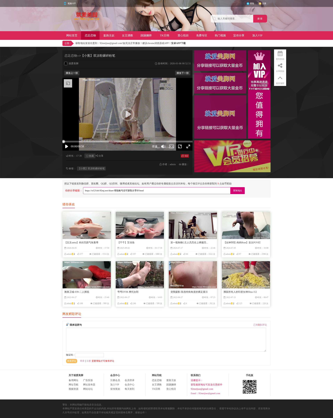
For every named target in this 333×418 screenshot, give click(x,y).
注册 (264, 3)
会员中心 (129, 384)
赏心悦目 (183, 35)
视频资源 (73, 389)
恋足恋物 (90, 35)
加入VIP (257, 35)
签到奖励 (280, 59)
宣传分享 (238, 35)
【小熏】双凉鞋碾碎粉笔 (91, 168)
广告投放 (88, 380)
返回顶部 (280, 83)
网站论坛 (88, 389)
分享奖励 (280, 71)
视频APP (72, 3)
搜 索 (260, 18)
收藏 (91, 156)
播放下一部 (183, 73)
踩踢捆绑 (146, 35)
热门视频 (220, 35)
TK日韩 (164, 35)
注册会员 (115, 380)
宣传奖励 (115, 389)
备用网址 (73, 380)
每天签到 (129, 389)
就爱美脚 (73, 63)
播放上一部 (72, 73)
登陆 (252, 3)
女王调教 (127, 35)
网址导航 (73, 384)
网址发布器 (89, 384)
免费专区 (201, 35)
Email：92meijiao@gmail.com (205, 393)
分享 (101, 156)
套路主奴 (108, 35)
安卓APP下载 (178, 43)
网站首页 (71, 35)
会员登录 (129, 380)
